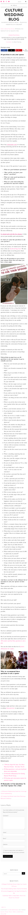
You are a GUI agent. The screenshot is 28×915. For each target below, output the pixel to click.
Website (5, 844)
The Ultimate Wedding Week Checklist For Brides (14, 888)
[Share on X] (11, 50)
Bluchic (3, 911)
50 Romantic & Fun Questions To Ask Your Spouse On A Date (14, 38)
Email (5, 838)
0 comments (9, 42)
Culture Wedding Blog (14, 14)
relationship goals (12, 144)
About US (3, 907)
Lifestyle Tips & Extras (9, 28)
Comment (6, 815)
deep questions (10, 708)
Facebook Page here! (15, 249)
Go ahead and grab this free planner (11, 234)
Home (2, 28)
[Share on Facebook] (4, 50)
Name (5, 832)
